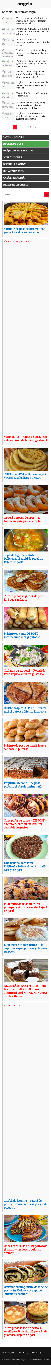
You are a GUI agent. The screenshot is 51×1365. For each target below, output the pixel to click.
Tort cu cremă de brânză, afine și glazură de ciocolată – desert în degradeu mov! (31, 21)
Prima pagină (8, 1353)
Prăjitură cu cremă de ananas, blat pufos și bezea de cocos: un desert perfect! (32, 85)
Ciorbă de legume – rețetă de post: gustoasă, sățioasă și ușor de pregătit (25, 1204)
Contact (34, 1353)
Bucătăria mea (13, 171)
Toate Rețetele (13, 136)
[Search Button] (46, 194)
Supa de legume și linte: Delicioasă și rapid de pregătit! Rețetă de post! (23, 559)
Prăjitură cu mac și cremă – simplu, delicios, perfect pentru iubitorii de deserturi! (31, 116)
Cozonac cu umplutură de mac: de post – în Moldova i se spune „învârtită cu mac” (26, 1290)
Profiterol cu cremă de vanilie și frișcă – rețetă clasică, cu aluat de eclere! (32, 53)
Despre (22, 1353)
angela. (25, 4)
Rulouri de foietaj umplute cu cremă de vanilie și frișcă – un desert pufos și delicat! (30, 74)
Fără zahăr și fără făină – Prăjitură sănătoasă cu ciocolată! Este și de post (25, 866)
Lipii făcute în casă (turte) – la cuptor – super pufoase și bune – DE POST (25, 948)
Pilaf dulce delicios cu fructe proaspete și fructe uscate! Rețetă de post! (25, 907)
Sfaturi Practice (14, 164)
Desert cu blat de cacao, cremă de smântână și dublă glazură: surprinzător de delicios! (32, 105)
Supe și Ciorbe (12, 157)
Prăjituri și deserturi (18, 150)
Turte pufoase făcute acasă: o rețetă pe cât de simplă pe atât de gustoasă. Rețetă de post (25, 1331)
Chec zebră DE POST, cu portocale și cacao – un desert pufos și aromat (25, 1249)
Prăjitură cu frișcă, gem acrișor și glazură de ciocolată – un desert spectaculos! (31, 64)
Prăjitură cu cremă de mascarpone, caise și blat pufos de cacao (32, 42)
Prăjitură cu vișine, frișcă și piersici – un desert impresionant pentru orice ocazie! (32, 32)
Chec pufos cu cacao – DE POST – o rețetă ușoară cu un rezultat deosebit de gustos (25, 824)
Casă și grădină (14, 177)
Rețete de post (13, 143)
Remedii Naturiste (15, 184)
